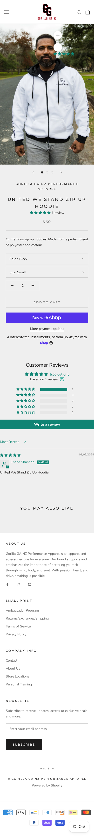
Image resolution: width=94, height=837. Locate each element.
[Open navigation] (6, 12)
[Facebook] (7, 584)
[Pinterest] (29, 584)
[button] (64, 54)
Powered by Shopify (47, 785)
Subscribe (24, 744)
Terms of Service (18, 626)
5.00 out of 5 (59, 374)
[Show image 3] (52, 172)
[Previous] (33, 172)
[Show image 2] (47, 172)
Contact (11, 660)
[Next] (61, 172)
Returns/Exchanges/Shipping (27, 618)
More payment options (47, 328)
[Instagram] (18, 584)
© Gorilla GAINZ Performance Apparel (47, 778)
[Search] (79, 12)
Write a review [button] (47, 424)
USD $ (45, 768)
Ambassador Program (22, 610)
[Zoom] (58, 35)
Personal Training (19, 684)
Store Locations (17, 676)
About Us (13, 668)
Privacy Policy (16, 634)
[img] (10, 455)
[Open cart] (88, 12)
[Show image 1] (42, 172)
